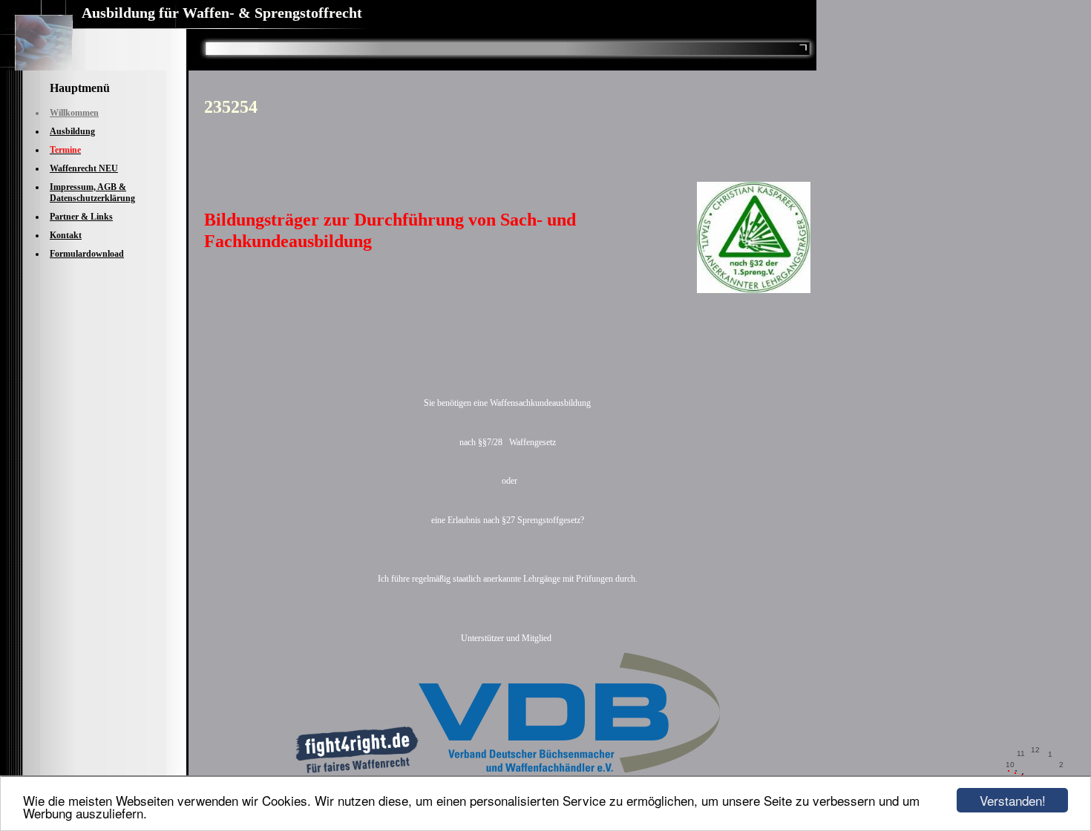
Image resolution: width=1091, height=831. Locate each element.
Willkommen (74, 113)
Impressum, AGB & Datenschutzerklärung (92, 192)
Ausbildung (72, 131)
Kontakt (66, 235)
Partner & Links (81, 216)
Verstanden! (1013, 800)
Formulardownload (87, 254)
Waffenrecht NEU (84, 168)
